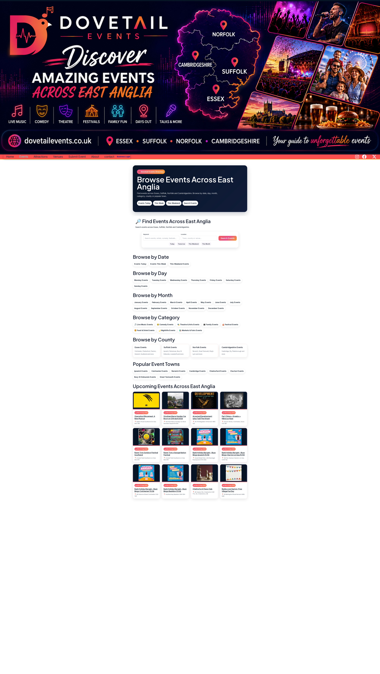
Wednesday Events (178, 280)
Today (172, 244)
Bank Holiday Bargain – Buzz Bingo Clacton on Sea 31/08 (233, 454)
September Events (159, 308)
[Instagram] (357, 156)
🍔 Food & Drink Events (144, 330)
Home (10, 156)
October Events (178, 308)
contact (109, 156)
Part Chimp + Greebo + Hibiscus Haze (231, 417)
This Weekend (174, 203)
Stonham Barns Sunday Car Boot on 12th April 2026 (175, 417)
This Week (159, 203)
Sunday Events (140, 286)
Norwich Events (178, 371)
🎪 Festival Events (230, 324)
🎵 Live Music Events (143, 324)
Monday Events (141, 280)
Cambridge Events (197, 371)
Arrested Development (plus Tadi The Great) (202, 417)
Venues (58, 156)
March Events (176, 302)
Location (183, 234)
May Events (206, 302)
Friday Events (216, 280)
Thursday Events (198, 280)
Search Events (190, 203)
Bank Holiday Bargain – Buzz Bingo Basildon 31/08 (175, 490)
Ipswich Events (141, 371)
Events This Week (158, 264)
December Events (216, 308)
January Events (141, 302)
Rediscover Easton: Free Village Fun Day (232, 490)
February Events (159, 302)
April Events (191, 302)
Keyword (146, 234)
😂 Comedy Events (165, 324)
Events (23, 156)
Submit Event (77, 156)
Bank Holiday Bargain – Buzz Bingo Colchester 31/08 (145, 490)
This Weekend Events (179, 264)
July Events (235, 302)
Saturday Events (233, 280)
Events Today (144, 203)
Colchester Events (160, 371)
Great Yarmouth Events (170, 377)
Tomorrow (181, 244)
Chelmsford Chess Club (202, 489)
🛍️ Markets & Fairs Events (190, 330)
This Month (206, 244)
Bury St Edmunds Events (145, 377)
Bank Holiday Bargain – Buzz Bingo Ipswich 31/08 (204, 454)
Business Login (123, 157)
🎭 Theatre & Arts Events (188, 324)
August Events (140, 308)
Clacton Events (237, 371)
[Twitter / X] (374, 156)
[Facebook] (364, 156)
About (95, 156)
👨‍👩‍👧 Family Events (210, 324)
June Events (220, 302)
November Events (196, 308)
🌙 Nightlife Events (166, 330)
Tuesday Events (159, 280)
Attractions (41, 156)
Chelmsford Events (217, 371)
